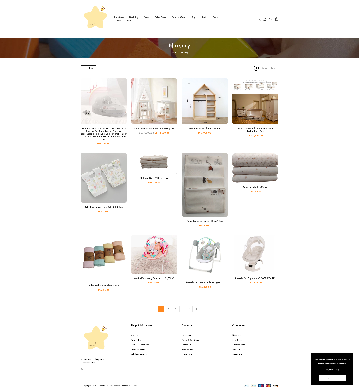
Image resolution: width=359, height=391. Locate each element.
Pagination (186, 335)
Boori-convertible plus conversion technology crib (255, 130)
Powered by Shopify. (129, 385)
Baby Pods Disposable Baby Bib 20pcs (104, 206)
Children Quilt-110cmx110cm (154, 178)
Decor (216, 17)
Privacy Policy (137, 340)
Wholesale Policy (139, 354)
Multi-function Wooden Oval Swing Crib (154, 128)
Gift (119, 20)
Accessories (187, 349)
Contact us (186, 344)
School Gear (179, 17)
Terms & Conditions (140, 344)
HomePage (237, 354)
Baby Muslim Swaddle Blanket (104, 285)
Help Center (237, 340)
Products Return (138, 349)
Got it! (332, 378)
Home (173, 52)
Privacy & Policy (332, 369)
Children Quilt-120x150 (255, 187)
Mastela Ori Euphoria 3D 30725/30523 (255, 278)
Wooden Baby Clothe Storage (204, 128)
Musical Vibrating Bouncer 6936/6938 (154, 278)
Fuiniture (119, 17)
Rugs (194, 17)
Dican (100, 385)
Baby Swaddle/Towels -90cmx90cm (205, 221)
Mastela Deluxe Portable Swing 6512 (205, 282)
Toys (146, 17)
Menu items (237, 335)
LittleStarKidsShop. (113, 385)
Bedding (133, 17)
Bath (204, 17)
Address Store (238, 344)
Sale (129, 20)
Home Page (187, 354)
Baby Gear (160, 17)
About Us (135, 335)
